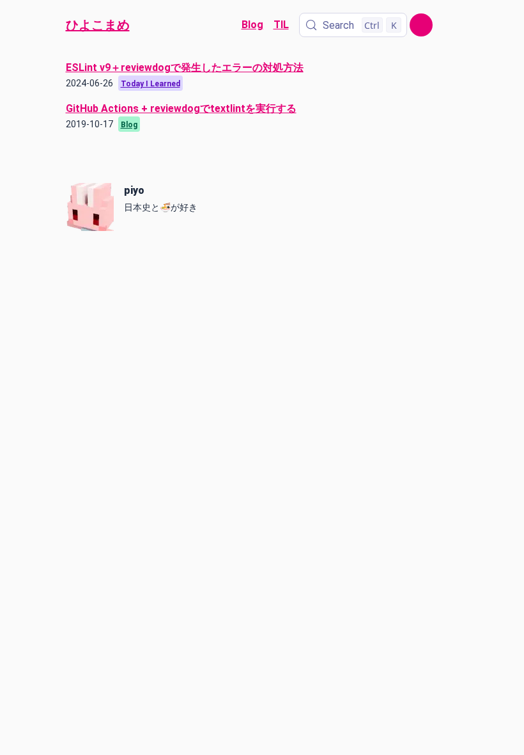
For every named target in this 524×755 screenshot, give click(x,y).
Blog (252, 25)
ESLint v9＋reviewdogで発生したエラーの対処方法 (185, 67)
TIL (281, 25)
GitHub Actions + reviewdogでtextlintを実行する (181, 108)
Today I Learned (150, 83)
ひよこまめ (98, 25)
